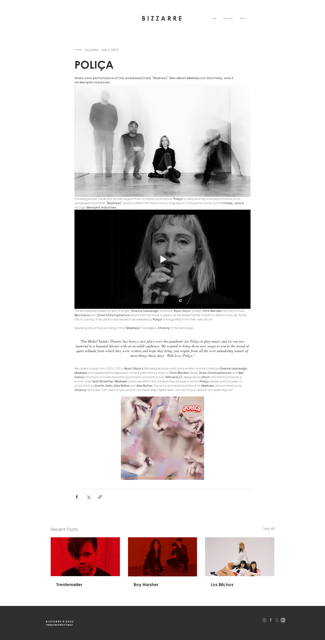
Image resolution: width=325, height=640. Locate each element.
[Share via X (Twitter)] (88, 497)
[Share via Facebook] (76, 497)
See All (268, 528)
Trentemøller (69, 584)
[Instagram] (264, 620)
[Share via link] (100, 497)
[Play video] (162, 259)
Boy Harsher (146, 584)
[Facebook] (270, 620)
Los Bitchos (222, 584)
